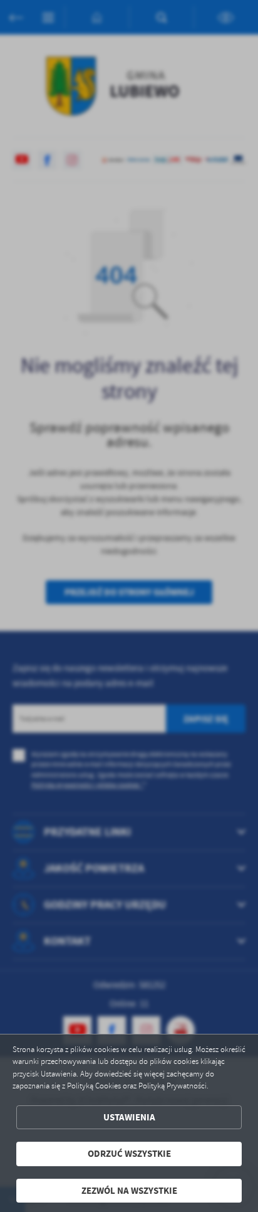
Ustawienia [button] (129, 1117)
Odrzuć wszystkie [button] (129, 1153)
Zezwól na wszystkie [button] (129, 1190)
